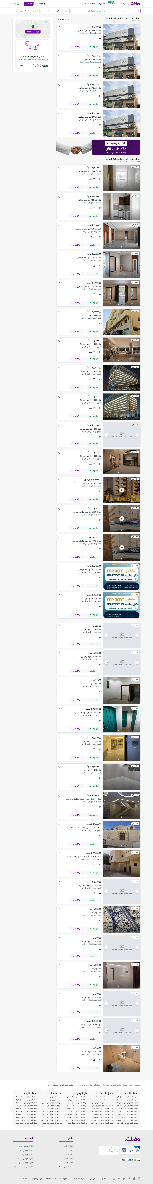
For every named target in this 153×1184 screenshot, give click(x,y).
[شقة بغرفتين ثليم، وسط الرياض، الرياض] (121, 703)
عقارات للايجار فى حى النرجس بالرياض (127, 1111)
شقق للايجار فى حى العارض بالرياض (102, 1111)
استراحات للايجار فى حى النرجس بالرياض (51, 1120)
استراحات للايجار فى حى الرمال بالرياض (51, 1100)
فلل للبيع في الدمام (25, 1158)
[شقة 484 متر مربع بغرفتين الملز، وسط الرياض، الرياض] (121, 789)
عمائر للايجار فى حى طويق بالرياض (26, 1117)
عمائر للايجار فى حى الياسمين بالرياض (26, 1114)
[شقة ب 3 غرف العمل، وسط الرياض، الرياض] (121, 334)
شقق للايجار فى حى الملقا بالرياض (102, 1117)
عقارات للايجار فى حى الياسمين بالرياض (127, 1120)
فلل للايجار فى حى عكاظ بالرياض (76, 1120)
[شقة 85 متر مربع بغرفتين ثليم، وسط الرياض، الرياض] (121, 635)
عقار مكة (69, 1154)
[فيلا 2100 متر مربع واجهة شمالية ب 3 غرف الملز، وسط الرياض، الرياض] (121, 818)
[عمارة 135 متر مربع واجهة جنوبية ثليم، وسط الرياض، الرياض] (121, 731)
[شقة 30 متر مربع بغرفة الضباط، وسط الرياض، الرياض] (121, 1071)
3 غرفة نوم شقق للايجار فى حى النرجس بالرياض (102, 1105)
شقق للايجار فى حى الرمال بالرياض (102, 1108)
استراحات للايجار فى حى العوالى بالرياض (51, 1105)
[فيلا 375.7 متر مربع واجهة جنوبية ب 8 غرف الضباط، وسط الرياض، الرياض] (121, 876)
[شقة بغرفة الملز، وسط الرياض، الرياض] (121, 932)
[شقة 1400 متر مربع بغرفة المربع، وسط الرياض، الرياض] (121, 361)
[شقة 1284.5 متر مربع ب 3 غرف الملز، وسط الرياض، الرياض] (121, 248)
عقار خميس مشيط (66, 1166)
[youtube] (119, 1178)
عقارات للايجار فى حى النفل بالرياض (127, 1114)
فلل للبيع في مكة (26, 1154)
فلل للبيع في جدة (26, 1150)
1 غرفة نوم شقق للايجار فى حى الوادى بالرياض (102, 1103)
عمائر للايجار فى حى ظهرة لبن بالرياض (26, 1120)
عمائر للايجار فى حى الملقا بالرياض (26, 1108)
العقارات (136, 11)
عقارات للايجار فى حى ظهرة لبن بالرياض (127, 1123)
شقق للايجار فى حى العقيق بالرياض (102, 1114)
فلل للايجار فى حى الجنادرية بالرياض (76, 1097)
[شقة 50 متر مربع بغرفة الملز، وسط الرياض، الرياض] (121, 947)
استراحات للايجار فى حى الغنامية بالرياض (51, 1108)
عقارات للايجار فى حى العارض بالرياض (127, 1100)
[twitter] (114, 1178)
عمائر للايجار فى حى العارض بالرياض (26, 1105)
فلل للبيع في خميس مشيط (23, 1166)
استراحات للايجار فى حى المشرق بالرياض (51, 1111)
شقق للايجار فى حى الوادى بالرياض (102, 1123)
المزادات (112, 3)
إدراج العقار (41, 3)
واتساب (92, 46)
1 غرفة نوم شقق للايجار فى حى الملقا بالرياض (102, 1100)
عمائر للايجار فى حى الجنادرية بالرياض (26, 1097)
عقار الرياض (68, 1146)
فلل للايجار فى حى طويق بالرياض (76, 1117)
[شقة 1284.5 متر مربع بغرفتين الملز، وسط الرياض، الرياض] (121, 190)
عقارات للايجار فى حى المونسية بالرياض (127, 1108)
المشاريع (102, 3)
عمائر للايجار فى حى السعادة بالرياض (26, 1103)
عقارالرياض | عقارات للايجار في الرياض (88, 1085)
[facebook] (129, 1178)
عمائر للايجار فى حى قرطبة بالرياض (26, 1123)
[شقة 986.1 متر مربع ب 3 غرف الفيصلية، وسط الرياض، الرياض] (121, 78)
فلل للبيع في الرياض (25, 1146)
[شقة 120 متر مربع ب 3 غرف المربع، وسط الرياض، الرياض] (121, 891)
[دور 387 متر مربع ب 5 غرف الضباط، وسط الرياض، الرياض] (121, 1030)
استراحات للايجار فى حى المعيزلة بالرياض (51, 1117)
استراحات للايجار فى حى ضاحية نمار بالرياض (51, 1123)
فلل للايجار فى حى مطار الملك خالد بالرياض (76, 1123)
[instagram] (139, 1178)
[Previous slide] (140, 1108)
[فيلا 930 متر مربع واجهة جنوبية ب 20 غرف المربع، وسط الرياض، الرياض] (121, 847)
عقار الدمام (69, 1158)
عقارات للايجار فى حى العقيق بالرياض (127, 1103)
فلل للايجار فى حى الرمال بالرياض (76, 1100)
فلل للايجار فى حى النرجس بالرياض (76, 1111)
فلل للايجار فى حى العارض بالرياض (76, 1103)
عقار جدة (69, 1150)
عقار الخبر (69, 1162)
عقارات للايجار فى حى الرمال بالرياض (127, 1097)
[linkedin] (124, 1178)
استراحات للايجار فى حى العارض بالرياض (51, 1103)
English (21, 1179)
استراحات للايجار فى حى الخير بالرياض (51, 1097)
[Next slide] (13, 1108)
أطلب (21, 66)
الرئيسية (137, 1085)
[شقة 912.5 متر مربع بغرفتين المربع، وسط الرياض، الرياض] (121, 589)
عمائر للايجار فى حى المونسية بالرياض (26, 1111)
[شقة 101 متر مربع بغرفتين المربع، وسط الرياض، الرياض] (121, 760)
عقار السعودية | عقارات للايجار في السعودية (117, 1085)
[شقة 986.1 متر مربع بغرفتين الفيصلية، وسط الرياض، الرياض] (121, 49)
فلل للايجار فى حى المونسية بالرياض (76, 1108)
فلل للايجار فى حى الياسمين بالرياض (76, 1114)
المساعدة (91, 3)
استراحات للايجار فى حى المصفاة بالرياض (51, 1114)
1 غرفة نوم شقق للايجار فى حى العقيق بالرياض (102, 1097)
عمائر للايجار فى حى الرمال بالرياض (26, 1100)
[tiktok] (134, 1178)
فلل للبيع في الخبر (26, 1162)
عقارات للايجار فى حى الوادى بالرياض (127, 1117)
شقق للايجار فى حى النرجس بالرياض (102, 1120)
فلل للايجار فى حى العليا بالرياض (76, 1105)
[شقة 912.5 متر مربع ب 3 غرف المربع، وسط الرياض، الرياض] (121, 617)
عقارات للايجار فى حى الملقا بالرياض (127, 1105)
